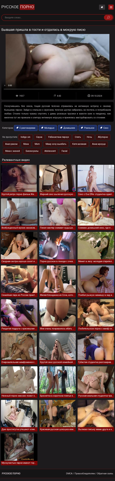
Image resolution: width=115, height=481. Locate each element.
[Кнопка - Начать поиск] (108, 17)
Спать (78, 137)
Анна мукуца (98, 144)
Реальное (89, 128)
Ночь (89, 137)
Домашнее (69, 128)
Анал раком (11, 144)
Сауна (39, 137)
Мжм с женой (12, 151)
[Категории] (111, 7)
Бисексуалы (32, 151)
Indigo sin (25, 137)
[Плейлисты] (102, 7)
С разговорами (27, 128)
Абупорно (103, 137)
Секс (105, 128)
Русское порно (11, 473)
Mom (37, 144)
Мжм (26, 144)
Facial (64, 151)
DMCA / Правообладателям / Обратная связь (89, 473)
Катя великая (79, 144)
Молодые (49, 128)
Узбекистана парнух (58, 137)
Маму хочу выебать (56, 144)
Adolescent (50, 151)
